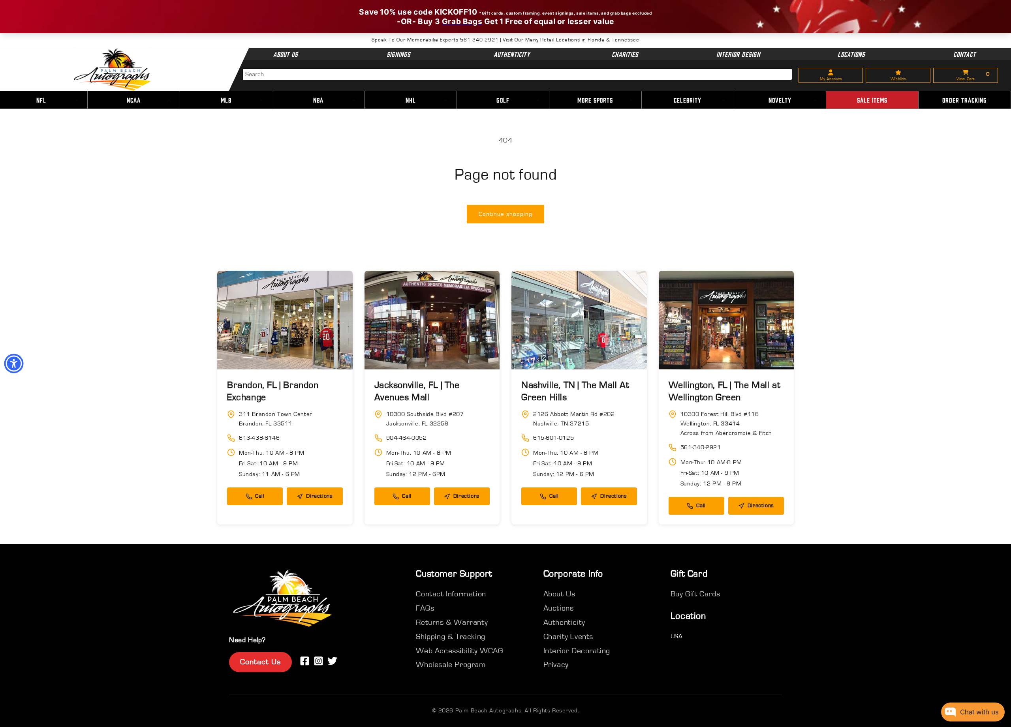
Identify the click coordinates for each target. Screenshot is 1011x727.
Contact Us (260, 662)
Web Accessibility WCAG (459, 651)
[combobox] (517, 74)
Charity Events (568, 637)
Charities (625, 54)
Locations (851, 54)
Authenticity (512, 54)
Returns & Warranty (452, 622)
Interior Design (738, 54)
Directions (319, 496)
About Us (285, 54)
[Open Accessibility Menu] (14, 363)
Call (259, 496)
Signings (398, 54)
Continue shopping (505, 214)
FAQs (425, 608)
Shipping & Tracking (450, 637)
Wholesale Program (451, 665)
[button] (134, 100)
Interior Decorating (576, 651)
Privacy (556, 665)
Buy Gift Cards (695, 594)
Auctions (558, 608)
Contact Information (451, 594)
